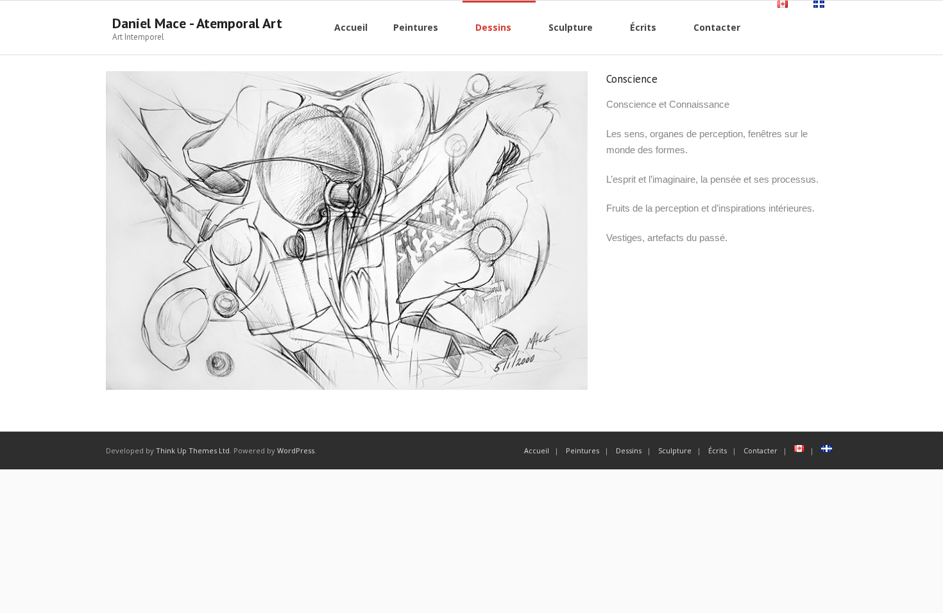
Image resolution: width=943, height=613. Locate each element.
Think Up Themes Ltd (193, 450)
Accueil (536, 450)
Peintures (582, 450)
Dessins (628, 450)
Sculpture (675, 450)
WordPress (295, 450)
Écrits (717, 450)
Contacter (760, 450)
